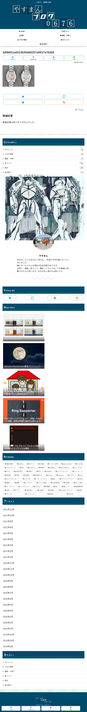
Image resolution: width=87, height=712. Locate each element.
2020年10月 (8, 574)
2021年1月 (8, 557)
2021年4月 (8, 539)
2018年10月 (8, 640)
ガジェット (44, 149)
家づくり (44, 163)
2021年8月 (8, 521)
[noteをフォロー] (64, 96)
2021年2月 (8, 551)
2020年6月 (8, 598)
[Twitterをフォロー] (23, 96)
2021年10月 (8, 515)
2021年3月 (8, 545)
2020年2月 (8, 622)
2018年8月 (8, 646)
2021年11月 (8, 509)
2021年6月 (8, 527)
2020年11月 (8, 568)
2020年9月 (8, 580)
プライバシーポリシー (43, 705)
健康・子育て (44, 158)
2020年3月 (8, 616)
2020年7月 (8, 592)
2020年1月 (8, 628)
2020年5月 (8, 604)
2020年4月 (8, 610)
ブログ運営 (44, 154)
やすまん (43, 255)
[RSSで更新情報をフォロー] (64, 102)
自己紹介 (44, 172)
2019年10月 (8, 634)
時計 (44, 167)
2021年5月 (8, 533)
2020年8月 (8, 586)
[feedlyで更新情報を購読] (23, 102)
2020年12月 (8, 562)
